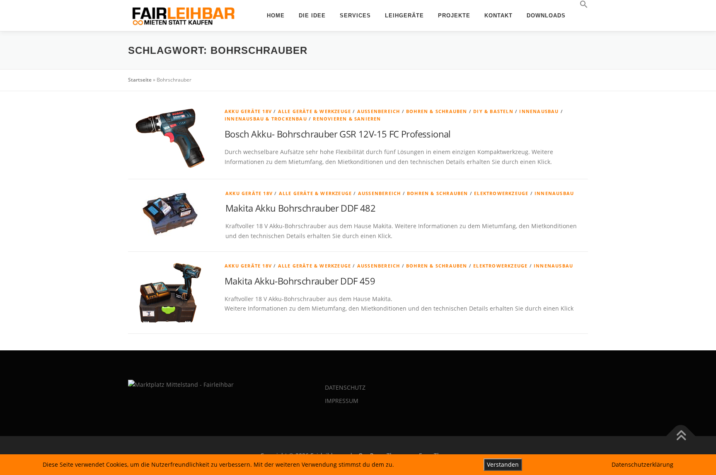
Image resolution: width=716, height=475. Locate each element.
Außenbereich (378, 111)
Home (276, 15)
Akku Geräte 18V (248, 111)
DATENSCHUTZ (345, 387)
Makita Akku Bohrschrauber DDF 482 (300, 208)
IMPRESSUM (341, 401)
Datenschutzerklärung (642, 464)
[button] (580, 4)
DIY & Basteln (493, 111)
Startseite (140, 79)
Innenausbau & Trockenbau (266, 119)
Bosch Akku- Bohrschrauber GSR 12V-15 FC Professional (338, 134)
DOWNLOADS (546, 15)
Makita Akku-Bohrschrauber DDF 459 (300, 281)
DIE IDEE (312, 15)
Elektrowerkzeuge (501, 193)
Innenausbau (539, 111)
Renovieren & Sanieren (347, 119)
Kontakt (498, 15)
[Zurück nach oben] (681, 436)
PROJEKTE (454, 15)
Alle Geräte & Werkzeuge (314, 111)
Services (355, 15)
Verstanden (503, 464)
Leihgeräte (404, 15)
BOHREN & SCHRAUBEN (436, 111)
